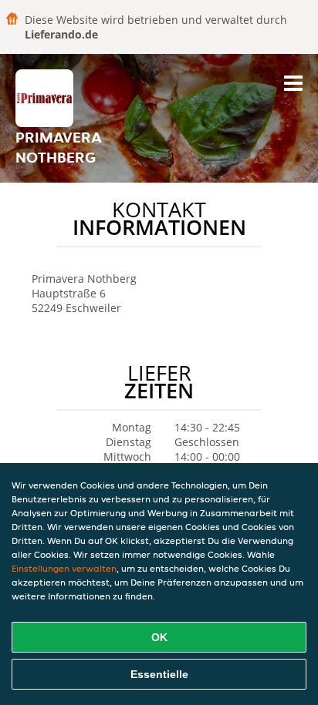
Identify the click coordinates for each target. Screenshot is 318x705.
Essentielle (159, 674)
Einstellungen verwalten (64, 568)
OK (159, 637)
